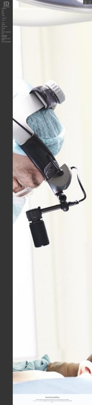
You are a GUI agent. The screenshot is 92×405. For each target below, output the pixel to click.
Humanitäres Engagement (4, 36)
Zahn (3, 10)
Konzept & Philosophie (6, 32)
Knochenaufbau (4, 17)
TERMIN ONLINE (90, 3)
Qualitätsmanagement (6, 41)
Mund (3, 12)
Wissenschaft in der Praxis (6, 39)
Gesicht (3, 22)
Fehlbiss (3, 15)
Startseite (4, 8)
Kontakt (3, 28)
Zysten (3, 20)
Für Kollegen (4, 26)
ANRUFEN (85, 3)
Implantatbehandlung (36, 400)
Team (3, 30)
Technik (3, 24)
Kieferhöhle (4, 18)
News (3, 33)
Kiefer (3, 13)
